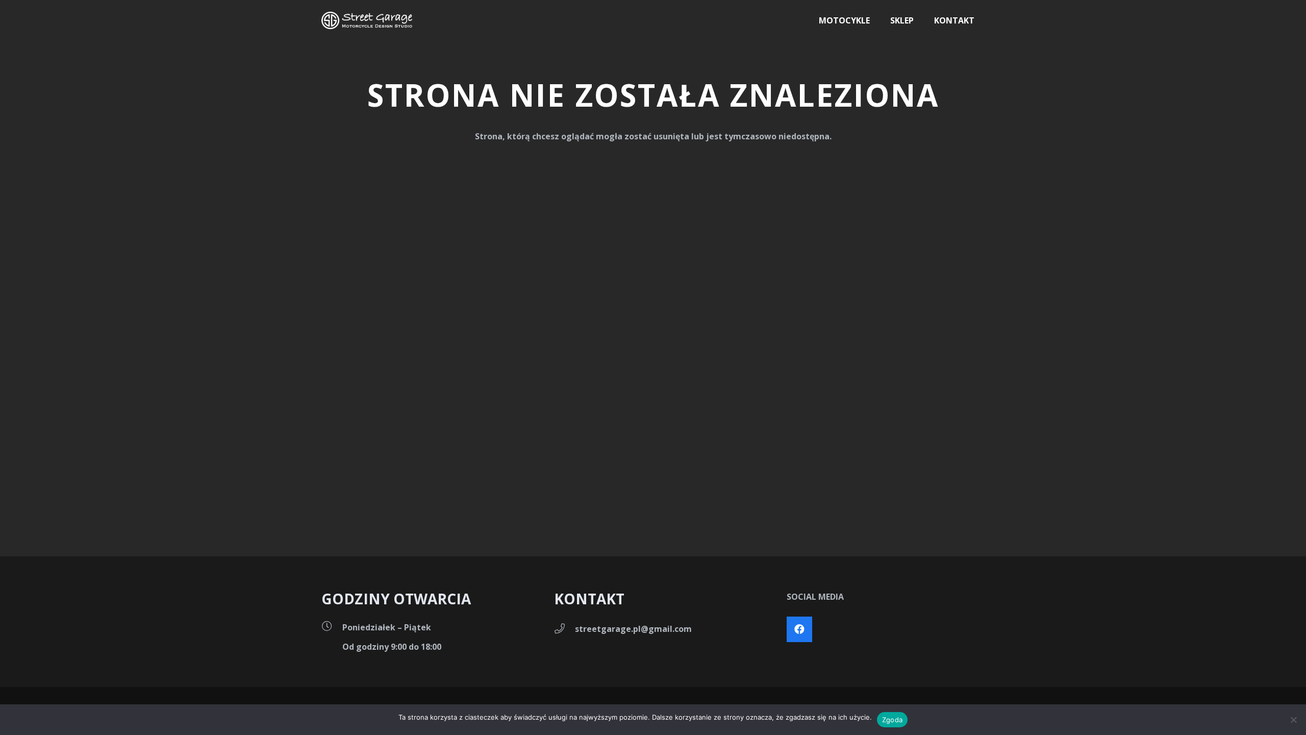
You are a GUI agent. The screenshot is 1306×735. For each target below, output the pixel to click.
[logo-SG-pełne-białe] (366, 21)
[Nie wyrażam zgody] (1293, 720)
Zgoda (892, 720)
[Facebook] (799, 629)
